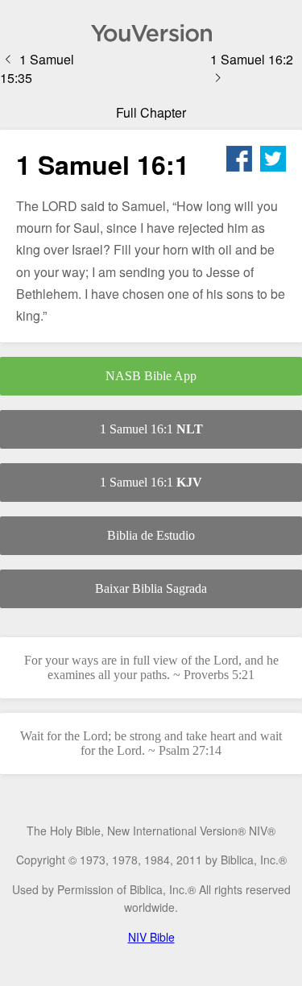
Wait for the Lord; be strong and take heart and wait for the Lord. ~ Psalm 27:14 (151, 743)
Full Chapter (151, 112)
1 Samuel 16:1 (151, 429)
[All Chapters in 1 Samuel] (151, 33)
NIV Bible (151, 937)
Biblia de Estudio (151, 535)
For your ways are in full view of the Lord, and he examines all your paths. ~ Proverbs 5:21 (151, 667)
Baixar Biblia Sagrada (151, 588)
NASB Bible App (151, 376)
